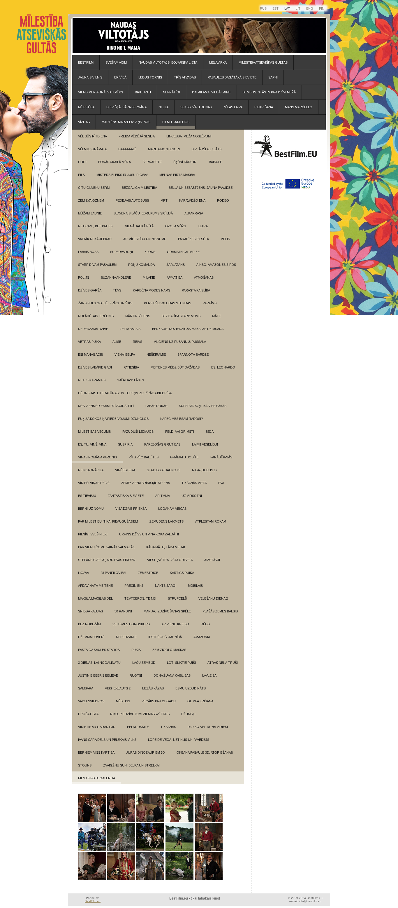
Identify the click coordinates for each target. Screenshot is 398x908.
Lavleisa (209, 675)
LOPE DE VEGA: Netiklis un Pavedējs (178, 739)
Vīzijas (84, 122)
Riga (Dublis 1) (204, 470)
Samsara (85, 688)
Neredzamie (126, 637)
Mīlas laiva (233, 107)
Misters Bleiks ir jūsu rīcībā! (122, 175)
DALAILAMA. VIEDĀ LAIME (211, 92)
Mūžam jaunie (90, 213)
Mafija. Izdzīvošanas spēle (167, 611)
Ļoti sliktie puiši (181, 662)
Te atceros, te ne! (140, 598)
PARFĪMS (209, 303)
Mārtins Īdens (137, 316)
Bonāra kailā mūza (114, 162)
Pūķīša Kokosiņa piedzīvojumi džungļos (113, 418)
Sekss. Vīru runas (196, 107)
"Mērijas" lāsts (130, 380)
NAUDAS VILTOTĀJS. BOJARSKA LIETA (168, 62)
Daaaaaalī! (127, 149)
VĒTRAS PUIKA (89, 341)
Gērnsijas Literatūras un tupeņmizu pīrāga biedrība (125, 393)
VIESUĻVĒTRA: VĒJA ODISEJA (170, 560)
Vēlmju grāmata (92, 149)
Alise (116, 341)
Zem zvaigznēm (91, 200)
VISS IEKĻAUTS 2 (118, 688)
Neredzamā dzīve (93, 329)
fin (321, 8)
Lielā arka (218, 62)
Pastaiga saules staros (99, 650)
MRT (164, 200)
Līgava (83, 573)
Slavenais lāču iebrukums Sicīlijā (143, 213)
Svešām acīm (116, 62)
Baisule (215, 162)
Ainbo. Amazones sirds (216, 264)
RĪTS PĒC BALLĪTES (143, 457)
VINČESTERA (125, 470)
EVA (221, 483)
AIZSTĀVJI (212, 560)
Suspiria (125, 444)
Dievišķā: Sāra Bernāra (126, 107)
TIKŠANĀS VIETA (194, 483)
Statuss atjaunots (163, 470)
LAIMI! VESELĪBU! (205, 444)
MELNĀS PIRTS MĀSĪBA (177, 175)
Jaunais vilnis (90, 77)
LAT (287, 8)
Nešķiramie (156, 354)
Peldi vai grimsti (179, 431)
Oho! (82, 162)
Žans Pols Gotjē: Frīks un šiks (105, 303)
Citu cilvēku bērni (94, 187)
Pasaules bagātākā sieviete (232, 77)
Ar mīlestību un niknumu (144, 239)
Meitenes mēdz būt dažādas (175, 367)
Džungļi (188, 714)
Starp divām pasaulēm (97, 264)
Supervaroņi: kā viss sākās (202, 406)
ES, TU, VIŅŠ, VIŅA (92, 444)
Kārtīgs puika (182, 573)
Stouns (84, 765)
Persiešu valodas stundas (167, 303)
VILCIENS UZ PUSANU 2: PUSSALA (180, 341)
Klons (150, 252)
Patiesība (131, 367)
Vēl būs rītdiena (92, 136)
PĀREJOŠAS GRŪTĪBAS (162, 444)
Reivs (137, 341)
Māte (216, 316)
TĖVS (117, 290)
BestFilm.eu (93, 901)
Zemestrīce (148, 573)
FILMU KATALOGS (175, 122)
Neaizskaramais (91, 380)
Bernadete (152, 162)
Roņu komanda (141, 264)
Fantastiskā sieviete (126, 495)
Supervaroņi (121, 252)
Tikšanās (168, 727)
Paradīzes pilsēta (193, 239)
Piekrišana (263, 107)
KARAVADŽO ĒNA (192, 200)
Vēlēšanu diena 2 (213, 598)
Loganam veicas (172, 508)
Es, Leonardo (223, 367)
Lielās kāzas (153, 688)
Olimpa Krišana (200, 701)
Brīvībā (120, 77)
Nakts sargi (165, 585)
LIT (298, 8)
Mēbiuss (123, 701)
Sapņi (273, 77)
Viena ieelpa (125, 354)
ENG (309, 8)
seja (210, 431)
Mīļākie (149, 277)
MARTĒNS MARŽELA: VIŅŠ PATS (126, 122)
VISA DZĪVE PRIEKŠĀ (131, 508)
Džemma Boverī (91, 637)
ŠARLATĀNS (175, 264)
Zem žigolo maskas (169, 650)
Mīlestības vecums (94, 431)
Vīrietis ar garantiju (96, 727)
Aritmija (162, 495)
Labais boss (88, 252)
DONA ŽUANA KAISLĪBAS (172, 675)
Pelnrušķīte (138, 727)
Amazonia (201, 637)
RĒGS (205, 624)
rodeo (223, 200)
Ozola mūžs (175, 226)
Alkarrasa (193, 213)
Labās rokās (156, 406)
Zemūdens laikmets (166, 521)
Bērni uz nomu (91, 508)
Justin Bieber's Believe (98, 675)
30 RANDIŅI (123, 611)
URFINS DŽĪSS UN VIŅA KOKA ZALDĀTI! (149, 534)
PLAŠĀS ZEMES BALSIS (220, 611)
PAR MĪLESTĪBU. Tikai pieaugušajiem (108, 521)
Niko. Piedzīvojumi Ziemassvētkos (140, 714)
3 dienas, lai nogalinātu (99, 662)
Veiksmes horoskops (131, 624)
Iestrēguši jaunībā (165, 637)
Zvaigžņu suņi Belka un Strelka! (131, 765)
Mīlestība (86, 107)
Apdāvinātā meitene (95, 585)
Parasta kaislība (196, 290)
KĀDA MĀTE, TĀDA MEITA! (165, 547)
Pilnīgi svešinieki (93, 534)
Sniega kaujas (90, 611)
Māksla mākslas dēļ (95, 598)
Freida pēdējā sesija (137, 136)
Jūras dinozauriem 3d (145, 752)
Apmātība (174, 277)
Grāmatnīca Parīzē (183, 252)
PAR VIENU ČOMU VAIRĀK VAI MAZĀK (106, 547)
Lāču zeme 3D (143, 662)
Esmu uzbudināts (190, 688)
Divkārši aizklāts (206, 149)
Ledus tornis (150, 77)
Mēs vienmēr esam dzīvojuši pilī (106, 406)
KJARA (203, 226)
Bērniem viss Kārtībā (96, 752)
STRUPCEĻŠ (177, 598)
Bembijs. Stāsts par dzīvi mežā (269, 92)
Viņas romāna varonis (97, 457)
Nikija (163, 107)
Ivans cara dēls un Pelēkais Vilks (107, 739)
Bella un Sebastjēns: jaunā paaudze (201, 187)
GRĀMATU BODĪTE (184, 457)
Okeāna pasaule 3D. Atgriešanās (205, 752)
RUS (263, 8)
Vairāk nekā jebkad (95, 239)
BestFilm (86, 62)
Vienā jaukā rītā (139, 226)
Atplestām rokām (210, 521)
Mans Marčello (298, 107)
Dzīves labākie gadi (95, 367)
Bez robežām (89, 624)
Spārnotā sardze (193, 354)
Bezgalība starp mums (181, 316)
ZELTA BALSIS (130, 329)
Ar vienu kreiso (175, 624)
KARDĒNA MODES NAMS (151, 290)
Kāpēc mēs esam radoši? (181, 418)
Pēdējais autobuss (132, 200)
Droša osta (88, 714)
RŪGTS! (136, 675)
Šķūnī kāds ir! (185, 162)
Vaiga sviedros (91, 701)
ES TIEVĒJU (87, 495)
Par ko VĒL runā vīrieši (208, 727)
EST (275, 8)
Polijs (83, 277)
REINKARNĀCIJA (90, 470)
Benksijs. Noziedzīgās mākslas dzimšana (187, 329)
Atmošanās (204, 277)
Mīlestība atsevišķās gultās (263, 62)
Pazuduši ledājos (138, 431)
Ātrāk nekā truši (222, 662)
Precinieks (133, 585)
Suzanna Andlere (116, 277)
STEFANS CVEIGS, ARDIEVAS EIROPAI (106, 560)
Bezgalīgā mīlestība (139, 187)
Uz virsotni (192, 495)
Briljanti (143, 92)
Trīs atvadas (185, 77)
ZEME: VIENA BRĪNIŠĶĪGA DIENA (145, 483)
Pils (81, 175)
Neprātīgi (171, 92)
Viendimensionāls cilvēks (100, 92)
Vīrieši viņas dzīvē (94, 483)
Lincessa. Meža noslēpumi (189, 136)
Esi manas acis (90, 354)
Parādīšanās (221, 457)
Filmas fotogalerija (96, 778)
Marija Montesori (164, 149)
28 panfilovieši (113, 573)
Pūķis (136, 650)
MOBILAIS (195, 585)
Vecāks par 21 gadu (159, 701)
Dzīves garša (89, 290)
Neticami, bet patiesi (95, 226)
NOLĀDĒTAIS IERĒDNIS (96, 316)
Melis (225, 239)
